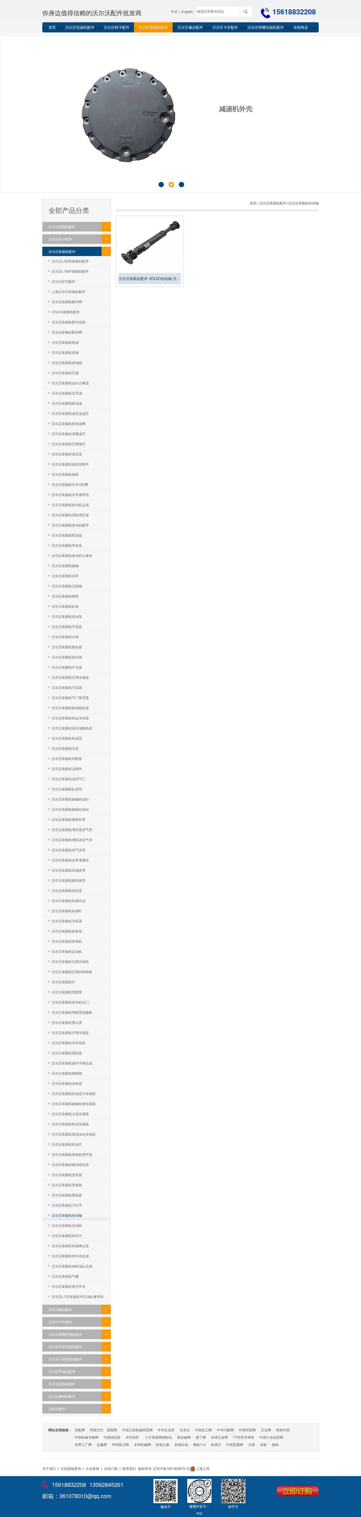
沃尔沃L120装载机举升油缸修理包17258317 (74, 1298)
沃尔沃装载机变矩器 (67, 1174)
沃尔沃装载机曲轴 (65, 565)
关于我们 (49, 1468)
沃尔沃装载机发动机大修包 (72, 555)
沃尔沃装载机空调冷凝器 (70, 677)
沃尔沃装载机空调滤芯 (68, 443)
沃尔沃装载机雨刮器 (67, 1052)
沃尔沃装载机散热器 (67, 646)
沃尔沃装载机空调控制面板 (72, 971)
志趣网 (102, 1444)
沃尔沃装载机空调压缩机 (70, 961)
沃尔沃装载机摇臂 (65, 596)
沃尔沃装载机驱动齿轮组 (70, 1164)
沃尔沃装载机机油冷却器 (70, 717)
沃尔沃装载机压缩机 (67, 1225)
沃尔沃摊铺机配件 (62, 1396)
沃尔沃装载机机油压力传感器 (74, 1093)
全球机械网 (142, 1444)
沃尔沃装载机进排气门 (68, 778)
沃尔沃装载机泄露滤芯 (68, 433)
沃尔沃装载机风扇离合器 (70, 1245)
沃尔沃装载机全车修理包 (70, 494)
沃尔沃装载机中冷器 (67, 667)
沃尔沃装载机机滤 (65, 342)
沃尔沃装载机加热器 (67, 1083)
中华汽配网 (225, 1429)
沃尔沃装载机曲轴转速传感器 (74, 1103)
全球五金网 (219, 1437)
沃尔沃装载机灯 (63, 981)
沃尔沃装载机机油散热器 (70, 707)
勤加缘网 (184, 1437)
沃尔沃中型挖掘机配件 (65, 1346)
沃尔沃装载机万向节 (67, 1205)
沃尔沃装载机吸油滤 (67, 403)
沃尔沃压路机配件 (62, 1383)
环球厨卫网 (120, 1444)
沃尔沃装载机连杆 (65, 575)
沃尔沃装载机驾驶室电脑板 (72, 1012)
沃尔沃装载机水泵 (65, 748)
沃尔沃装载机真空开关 (68, 1286)
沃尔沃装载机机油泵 (67, 738)
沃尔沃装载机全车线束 (68, 1042)
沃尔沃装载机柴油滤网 (68, 423)
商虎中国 (283, 1429)
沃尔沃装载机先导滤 (67, 393)
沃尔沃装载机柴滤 (65, 352)
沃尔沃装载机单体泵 (67, 545)
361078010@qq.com (85, 1496)
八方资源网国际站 (158, 1437)
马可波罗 (132, 1437)
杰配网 (80, 1429)
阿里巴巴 (97, 1429)
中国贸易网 (234, 1444)
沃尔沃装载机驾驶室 (67, 991)
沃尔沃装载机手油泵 (67, 626)
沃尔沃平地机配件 (62, 1371)
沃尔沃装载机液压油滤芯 (70, 413)
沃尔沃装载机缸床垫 (67, 788)
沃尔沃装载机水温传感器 (70, 1113)
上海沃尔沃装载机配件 (68, 291)
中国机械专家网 (86, 1437)
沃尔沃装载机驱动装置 (68, 880)
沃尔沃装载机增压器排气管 (72, 839)
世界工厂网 (83, 1444)
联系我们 (129, 1468)
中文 (174, 11)
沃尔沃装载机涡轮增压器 (70, 514)
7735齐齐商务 (243, 1437)
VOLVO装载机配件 (66, 311)
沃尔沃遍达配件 (190, 27)
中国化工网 (203, 1429)
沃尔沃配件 (57, 1408)
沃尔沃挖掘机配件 (79, 27)
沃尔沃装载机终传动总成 (70, 1255)
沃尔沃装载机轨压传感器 (70, 1123)
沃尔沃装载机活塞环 (67, 768)
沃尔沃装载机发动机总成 (70, 504)
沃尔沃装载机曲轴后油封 (70, 809)
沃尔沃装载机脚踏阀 (67, 1073)
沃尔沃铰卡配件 (116, 27)
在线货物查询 (71, 1468)
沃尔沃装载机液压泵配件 (70, 464)
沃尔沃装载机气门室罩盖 (70, 697)
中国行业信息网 (271, 1437)
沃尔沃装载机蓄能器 (67, 1194)
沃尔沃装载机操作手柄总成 (72, 1062)
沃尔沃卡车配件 (225, 27)
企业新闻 (92, 1468)
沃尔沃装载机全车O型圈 (70, 484)
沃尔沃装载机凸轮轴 (67, 585)
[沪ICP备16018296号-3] (171, 1468)
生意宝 (185, 1429)
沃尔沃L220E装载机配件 (70, 261)
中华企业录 (166, 1429)
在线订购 (111, 1468)
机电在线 (181, 1444)
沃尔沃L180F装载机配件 (70, 271)
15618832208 (294, 11)
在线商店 (300, 27)
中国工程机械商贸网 (137, 1429)
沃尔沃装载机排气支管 (68, 849)
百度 (251, 1444)
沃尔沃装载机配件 (153, 27)
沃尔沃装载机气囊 (65, 1276)
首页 (52, 27)
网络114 (199, 1444)
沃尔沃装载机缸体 (65, 606)
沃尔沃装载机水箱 (65, 636)
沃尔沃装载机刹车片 (67, 1235)
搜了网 (201, 1437)
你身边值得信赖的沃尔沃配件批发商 (92, 12)
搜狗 (275, 1444)
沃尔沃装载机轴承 (65, 474)
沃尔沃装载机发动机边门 (70, 1002)
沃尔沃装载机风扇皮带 (68, 870)
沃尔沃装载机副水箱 (67, 656)
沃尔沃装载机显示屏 (67, 1022)
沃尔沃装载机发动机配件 (70, 524)
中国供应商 (112, 1437)
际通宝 (216, 1444)
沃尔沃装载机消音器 (67, 920)
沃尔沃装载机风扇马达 (68, 900)
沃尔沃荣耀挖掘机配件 (265, 27)
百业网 (266, 1429)
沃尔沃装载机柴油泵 (67, 616)
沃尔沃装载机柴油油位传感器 (74, 1134)
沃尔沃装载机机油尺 (67, 1144)
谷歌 (263, 1444)
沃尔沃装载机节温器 (67, 687)
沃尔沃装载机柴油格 (67, 362)
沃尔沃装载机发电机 (67, 941)
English (187, 11)
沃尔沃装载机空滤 (65, 372)
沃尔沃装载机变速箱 (67, 1184)
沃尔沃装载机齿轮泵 (67, 890)
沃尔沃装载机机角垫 (67, 931)
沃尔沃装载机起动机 (67, 951)
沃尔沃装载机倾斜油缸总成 (72, 1266)
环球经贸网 (247, 1429)
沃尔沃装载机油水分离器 (70, 382)
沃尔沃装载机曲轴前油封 (70, 799)
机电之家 (163, 1444)
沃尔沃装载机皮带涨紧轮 (70, 859)
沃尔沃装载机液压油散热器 (72, 728)
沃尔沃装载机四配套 (67, 758)
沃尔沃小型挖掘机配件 (65, 1359)
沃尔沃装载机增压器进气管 (72, 829)
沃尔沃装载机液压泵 (67, 453)
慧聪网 (112, 1429)
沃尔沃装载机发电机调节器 (72, 1154)
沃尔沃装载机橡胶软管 (68, 819)
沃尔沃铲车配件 (63, 281)
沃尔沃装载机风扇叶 (67, 910)
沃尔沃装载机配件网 (67, 301)
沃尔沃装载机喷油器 (67, 535)
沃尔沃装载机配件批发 (68, 321)
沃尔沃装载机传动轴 (67, 1215)
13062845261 (106, 1484)
